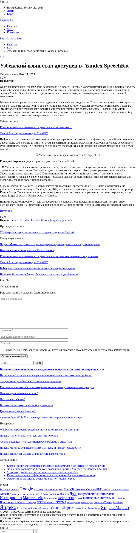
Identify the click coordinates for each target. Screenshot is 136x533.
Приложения (7, 502)
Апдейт (4, 494)
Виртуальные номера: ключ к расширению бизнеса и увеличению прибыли (46, 375)
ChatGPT (15, 489)
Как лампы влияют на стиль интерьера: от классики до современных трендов (47, 387)
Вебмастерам (46, 494)
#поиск (5, 489)
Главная (12, 26)
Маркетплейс (33, 498)
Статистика (99, 502)
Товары (108, 502)
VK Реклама (78, 489)
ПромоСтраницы (25, 502)
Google (26, 488)
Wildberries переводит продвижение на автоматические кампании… (41, 429)
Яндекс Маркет (115, 507)
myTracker (38, 490)
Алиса (114, 489)
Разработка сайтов (11, 38)
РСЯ (39, 502)
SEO (10, 29)
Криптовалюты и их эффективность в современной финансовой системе (51, 475)
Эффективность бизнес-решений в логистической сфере (41, 478)
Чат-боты (118, 502)
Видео (56, 493)
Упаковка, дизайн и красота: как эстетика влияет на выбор (42, 472)
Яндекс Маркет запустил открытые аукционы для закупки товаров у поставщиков (50, 244)
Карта (10, 13)
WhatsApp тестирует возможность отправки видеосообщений (37, 232)
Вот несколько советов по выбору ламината (26, 405)
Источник (6, 210)
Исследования (11, 498)
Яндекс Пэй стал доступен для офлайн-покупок (29, 435)
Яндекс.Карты (81, 508)
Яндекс (8, 507)
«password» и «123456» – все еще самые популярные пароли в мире (41, 417)
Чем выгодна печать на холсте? (19, 393)
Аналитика (123, 489)
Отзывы (78, 498)
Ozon (46, 489)
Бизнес (36, 493)
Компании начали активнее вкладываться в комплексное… (36, 127)
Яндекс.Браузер (23, 508)
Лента (10, 10)
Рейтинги (47, 502)
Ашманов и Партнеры (21, 494)
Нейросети (66, 498)
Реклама (59, 502)
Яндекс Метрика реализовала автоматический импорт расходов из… (41, 447)
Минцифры (50, 498)
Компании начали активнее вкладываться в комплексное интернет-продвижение (52, 369)
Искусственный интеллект (96, 494)
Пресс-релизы (118, 498)
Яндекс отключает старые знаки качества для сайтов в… (34, 453)
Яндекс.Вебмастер (40, 508)
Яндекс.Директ (62, 508)
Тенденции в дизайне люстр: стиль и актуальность (30, 381)
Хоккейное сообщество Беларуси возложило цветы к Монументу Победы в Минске (58, 468)
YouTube (106, 490)
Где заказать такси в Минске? (18, 411)
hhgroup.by (6, 19)
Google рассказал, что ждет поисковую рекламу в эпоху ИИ (36, 441)
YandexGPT (94, 489)
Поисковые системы (97, 498)
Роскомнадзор (87, 503)
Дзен (73, 494)
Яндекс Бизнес (94, 508)
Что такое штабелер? (12, 399)
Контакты (13, 32)
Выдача (64, 493)
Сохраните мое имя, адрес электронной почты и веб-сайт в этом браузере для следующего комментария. (67, 349)
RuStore (53, 489)
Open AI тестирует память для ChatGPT (24, 133)
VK (66, 489)
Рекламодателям (73, 503)
